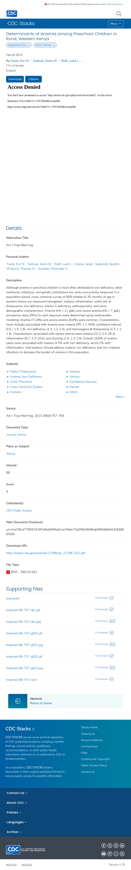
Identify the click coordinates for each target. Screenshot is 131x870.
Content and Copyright (95, 759)
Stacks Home (89, 727)
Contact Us (88, 772)
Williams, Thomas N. (21, 269)
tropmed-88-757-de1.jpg (23, 622)
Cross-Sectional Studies (26, 387)
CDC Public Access (19, 510)
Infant (73, 392)
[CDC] (11, 13)
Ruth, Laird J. (70, 61)
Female (74, 387)
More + (120, 397)
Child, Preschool (21, 382)
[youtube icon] (103, 854)
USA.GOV (26, 864)
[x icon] (110, 845)
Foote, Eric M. (20, 61)
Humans (15, 392)
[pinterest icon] (110, 854)
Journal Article (16, 435)
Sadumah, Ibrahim (107, 264)
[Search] (119, 13)
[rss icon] (122, 854)
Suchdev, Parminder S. (53, 269)
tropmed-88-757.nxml (21, 680)
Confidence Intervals (83, 382)
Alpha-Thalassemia (23, 371)
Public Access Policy (94, 765)
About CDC (15, 802)
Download (15, 79)
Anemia (74, 371)
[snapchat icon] (116, 854)
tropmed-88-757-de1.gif (23, 610)
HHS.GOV (11, 864)
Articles (74, 377)
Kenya (11, 454)
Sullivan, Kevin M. (45, 61)
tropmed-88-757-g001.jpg (24, 645)
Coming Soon (89, 746)
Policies (12, 812)
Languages (15, 822)
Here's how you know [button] (111, 4)
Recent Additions (92, 740)
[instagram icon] (116, 845)
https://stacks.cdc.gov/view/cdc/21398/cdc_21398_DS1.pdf (45, 553)
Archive (12, 832)
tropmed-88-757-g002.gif (24, 656)
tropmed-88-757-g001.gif (24, 633)
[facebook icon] (103, 845)
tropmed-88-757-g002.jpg (24, 668)
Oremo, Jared (83, 264)
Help (84, 753)
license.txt (12, 598)
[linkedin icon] (122, 845)
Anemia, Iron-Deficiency (26, 377)
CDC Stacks (18, 729)
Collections (88, 734)
